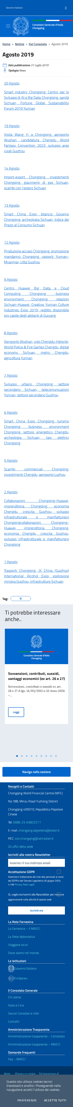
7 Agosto (10, 375)
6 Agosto (10, 412)
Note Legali (28, 884)
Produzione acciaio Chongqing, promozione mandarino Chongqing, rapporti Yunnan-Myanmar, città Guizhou (36, 256)
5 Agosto (10, 460)
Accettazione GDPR (21, 871)
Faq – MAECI (17, 1059)
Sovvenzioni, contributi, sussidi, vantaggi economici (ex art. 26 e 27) (36, 676)
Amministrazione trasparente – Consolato (36, 1036)
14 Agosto (11, 168)
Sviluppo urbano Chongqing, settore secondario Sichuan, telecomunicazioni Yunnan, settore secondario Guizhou (36, 389)
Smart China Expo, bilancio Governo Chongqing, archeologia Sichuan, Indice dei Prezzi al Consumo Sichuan (36, 219)
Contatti (13, 1021)
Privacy (18, 884)
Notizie (19, 44)
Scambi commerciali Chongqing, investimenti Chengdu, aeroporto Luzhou (36, 471)
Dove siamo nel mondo (23, 952)
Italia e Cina (16, 1005)
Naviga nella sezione (36, 771)
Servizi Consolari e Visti (23, 1013)
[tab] (17, 756)
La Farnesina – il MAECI (24, 928)
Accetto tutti (55, 1100)
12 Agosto (11, 242)
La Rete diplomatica (21, 936)
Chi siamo (14, 997)
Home (6, 44)
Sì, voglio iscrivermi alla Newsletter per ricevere (36, 894)
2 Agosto (10, 492)
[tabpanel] (36, 691)
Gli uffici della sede (20, 846)
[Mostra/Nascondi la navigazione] (8, 25)
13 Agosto (11, 205)
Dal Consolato (38, 44)
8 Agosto (10, 333)
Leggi (18, 712)
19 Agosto (11, 126)
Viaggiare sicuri (18, 944)
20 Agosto (11, 83)
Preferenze (27, 1100)
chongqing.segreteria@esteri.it (39, 830)
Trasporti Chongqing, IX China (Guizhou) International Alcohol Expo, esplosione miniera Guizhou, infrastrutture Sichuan (36, 576)
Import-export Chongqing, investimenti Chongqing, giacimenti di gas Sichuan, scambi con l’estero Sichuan (36, 182)
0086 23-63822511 (27, 822)
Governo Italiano (14, 8)
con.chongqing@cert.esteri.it (34, 838)
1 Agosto (10, 562)
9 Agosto (10, 279)
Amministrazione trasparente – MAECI (34, 1044)
